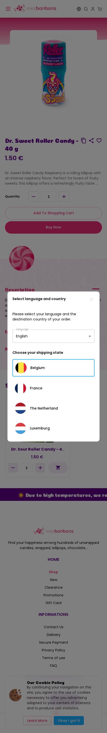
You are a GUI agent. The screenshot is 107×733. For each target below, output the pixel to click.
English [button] (22, 336)
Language (22, 329)
